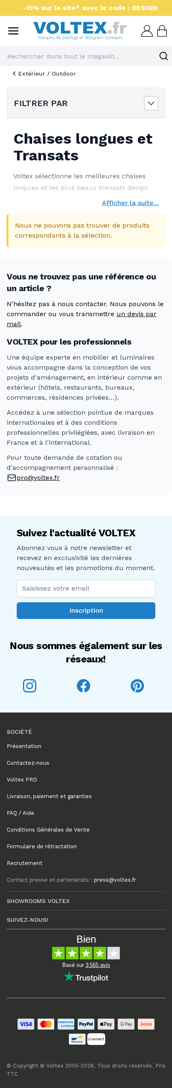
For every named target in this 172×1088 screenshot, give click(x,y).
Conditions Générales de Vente (48, 830)
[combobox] (86, 56)
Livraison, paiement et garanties (49, 796)
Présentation (24, 746)
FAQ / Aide (20, 813)
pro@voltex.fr (38, 478)
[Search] (163, 56)
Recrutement (25, 863)
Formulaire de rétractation (42, 846)
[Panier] (161, 31)
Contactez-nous (28, 763)
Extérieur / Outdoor (47, 73)
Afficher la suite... (130, 203)
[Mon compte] (146, 31)
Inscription (86, 610)
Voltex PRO (22, 779)
